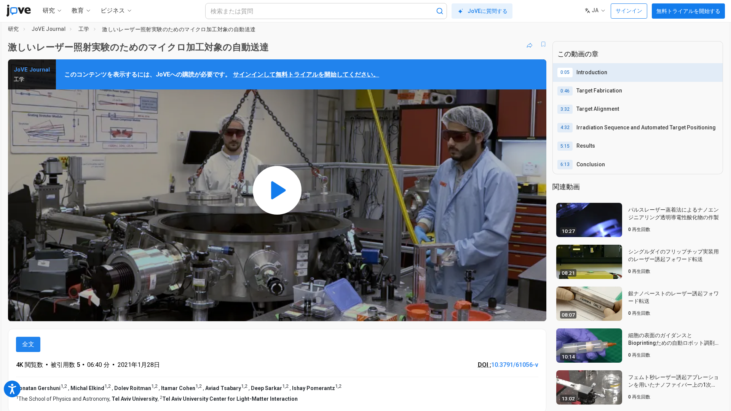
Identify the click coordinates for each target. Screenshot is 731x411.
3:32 (565, 109)
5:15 (565, 146)
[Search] (440, 11)
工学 (83, 29)
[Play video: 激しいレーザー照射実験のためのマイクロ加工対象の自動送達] (277, 190)
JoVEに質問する (488, 11)
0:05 (565, 72)
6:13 (565, 164)
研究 (13, 29)
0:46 (565, 91)
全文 (28, 344)
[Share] (530, 44)
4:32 (565, 127)
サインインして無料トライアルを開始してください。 (306, 74)
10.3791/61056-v (514, 364)
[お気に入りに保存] (543, 44)
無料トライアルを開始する (688, 11)
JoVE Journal (48, 29)
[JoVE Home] (18, 11)
